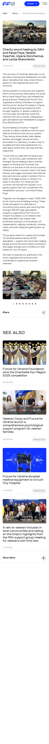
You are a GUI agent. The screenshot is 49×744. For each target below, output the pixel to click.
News (15, 14)
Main (5, 14)
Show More (9, 558)
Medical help (39, 66)
